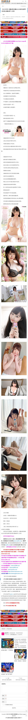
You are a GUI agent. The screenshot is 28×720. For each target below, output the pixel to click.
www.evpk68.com (14, 567)
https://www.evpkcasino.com (15, 571)
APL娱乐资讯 (7, 3)
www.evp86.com (17, 540)
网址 (3, 701)
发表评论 (24, 6)
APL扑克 (13, 634)
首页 (3, 3)
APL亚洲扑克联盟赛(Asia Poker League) (17, 714)
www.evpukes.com (12, 569)
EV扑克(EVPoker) (9, 536)
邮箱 (4, 698)
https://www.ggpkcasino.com (15, 573)
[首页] (26, 711)
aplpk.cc (12, 594)
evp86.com (8, 544)
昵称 (4, 695)
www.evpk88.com (15, 565)
